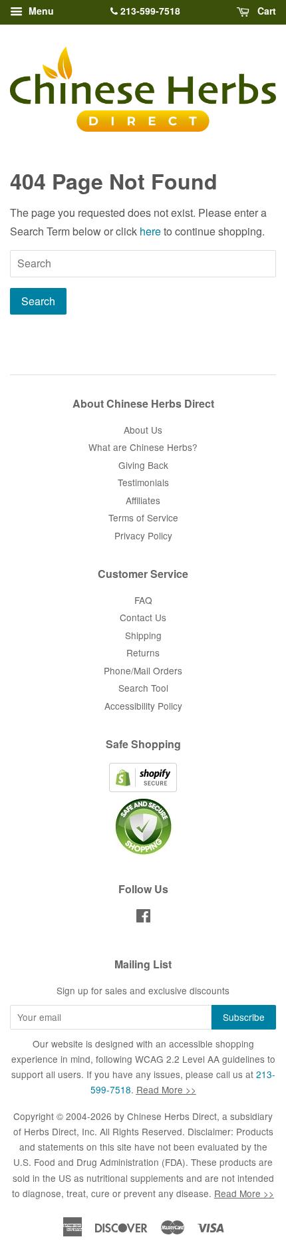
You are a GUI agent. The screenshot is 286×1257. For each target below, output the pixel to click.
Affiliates (143, 500)
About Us (143, 429)
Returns (143, 652)
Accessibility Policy (143, 705)
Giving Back (143, 465)
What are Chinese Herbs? (143, 447)
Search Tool (143, 687)
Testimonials (143, 482)
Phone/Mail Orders (143, 670)
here (150, 231)
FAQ (143, 600)
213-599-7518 (149, 10)
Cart (265, 10)
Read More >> (166, 1089)
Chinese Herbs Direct (172, 1116)
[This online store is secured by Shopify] (143, 788)
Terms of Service (143, 517)
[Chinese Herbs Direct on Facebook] (143, 917)
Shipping (143, 635)
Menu (40, 10)
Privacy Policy (143, 535)
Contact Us (143, 617)
